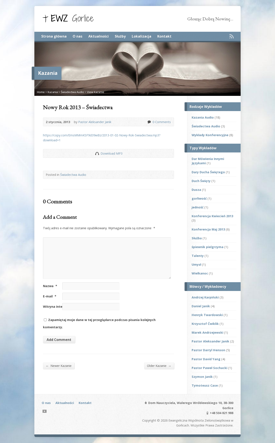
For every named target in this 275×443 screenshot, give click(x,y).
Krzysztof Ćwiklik (205, 324)
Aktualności (98, 36)
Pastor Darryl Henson (208, 350)
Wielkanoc (200, 273)
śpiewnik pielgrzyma (207, 247)
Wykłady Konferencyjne (210, 135)
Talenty (198, 256)
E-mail (49, 296)
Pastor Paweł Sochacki (209, 368)
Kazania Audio (203, 117)
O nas (77, 36)
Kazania (53, 92)
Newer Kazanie (59, 365)
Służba (197, 238)
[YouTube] (45, 411)
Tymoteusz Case (205, 385)
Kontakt (164, 36)
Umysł (196, 264)
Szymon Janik (202, 377)
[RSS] (231, 36)
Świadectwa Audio (72, 92)
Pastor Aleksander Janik (94, 122)
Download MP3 (111, 153)
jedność (197, 207)
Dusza (196, 190)
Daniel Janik (201, 306)
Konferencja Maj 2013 (208, 229)
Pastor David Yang (206, 359)
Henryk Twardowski (207, 315)
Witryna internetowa (59, 306)
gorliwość (199, 198)
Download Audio (97, 153)
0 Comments (149, 121)
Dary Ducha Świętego (208, 172)
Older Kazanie (159, 365)
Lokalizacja (141, 36)
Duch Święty (201, 181)
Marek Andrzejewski (207, 332)
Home (41, 92)
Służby (120, 36)
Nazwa (50, 286)
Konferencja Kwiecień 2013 (212, 216)
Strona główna (54, 36)
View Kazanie (95, 92)
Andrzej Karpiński (205, 297)
